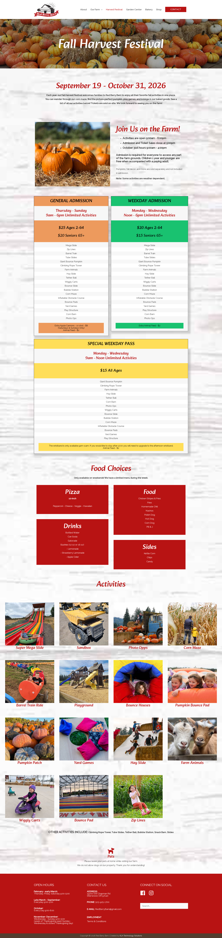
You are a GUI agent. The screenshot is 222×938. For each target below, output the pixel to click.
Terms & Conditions (96, 921)
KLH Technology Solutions (131, 936)
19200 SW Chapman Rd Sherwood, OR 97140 (98, 894)
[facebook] (144, 893)
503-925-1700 (102, 902)
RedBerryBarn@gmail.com (108, 909)
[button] (175, 9)
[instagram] (152, 893)
